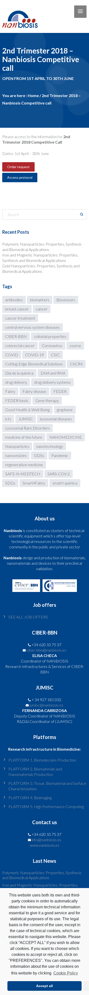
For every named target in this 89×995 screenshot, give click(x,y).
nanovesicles (16, 455)
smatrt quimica (64, 483)
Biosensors (65, 299)
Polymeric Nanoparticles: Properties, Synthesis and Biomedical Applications (42, 875)
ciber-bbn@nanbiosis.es (46, 650)
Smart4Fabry (33, 483)
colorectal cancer (20, 345)
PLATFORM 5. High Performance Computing (46, 806)
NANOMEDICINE (65, 437)
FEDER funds (16, 400)
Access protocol (19, 177)
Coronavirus (52, 345)
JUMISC (25, 418)
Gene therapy (47, 400)
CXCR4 (76, 363)
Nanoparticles (17, 446)
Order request (18, 167)
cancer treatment (20, 318)
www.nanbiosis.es (44, 845)
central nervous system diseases (32, 327)
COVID (11, 354)
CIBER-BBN (16, 336)
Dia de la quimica (19, 373)
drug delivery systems (52, 382)
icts (8, 418)
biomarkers (39, 299)
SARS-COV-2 (58, 473)
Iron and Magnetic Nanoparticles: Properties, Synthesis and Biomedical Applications (40, 887)
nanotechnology (49, 446)
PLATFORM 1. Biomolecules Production (42, 760)
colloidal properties (50, 336)
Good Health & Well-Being (27, 409)
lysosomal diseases (56, 418)
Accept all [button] (44, 986)
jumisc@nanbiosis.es (46, 705)
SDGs (10, 483)
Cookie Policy (65, 973)
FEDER (60, 391)
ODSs (39, 455)
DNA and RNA (53, 373)
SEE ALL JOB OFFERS (28, 616)
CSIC (55, 354)
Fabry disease (34, 391)
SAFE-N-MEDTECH (22, 473)
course (75, 345)
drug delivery (16, 382)
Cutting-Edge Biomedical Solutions (34, 363)
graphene (65, 409)
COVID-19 (34, 354)
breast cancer (17, 308)
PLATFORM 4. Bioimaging (30, 797)
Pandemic (59, 455)
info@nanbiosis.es (46, 839)
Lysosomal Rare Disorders (27, 428)
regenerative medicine (24, 464)
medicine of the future (23, 437)
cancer (41, 308)
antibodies (14, 299)
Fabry (10, 391)
